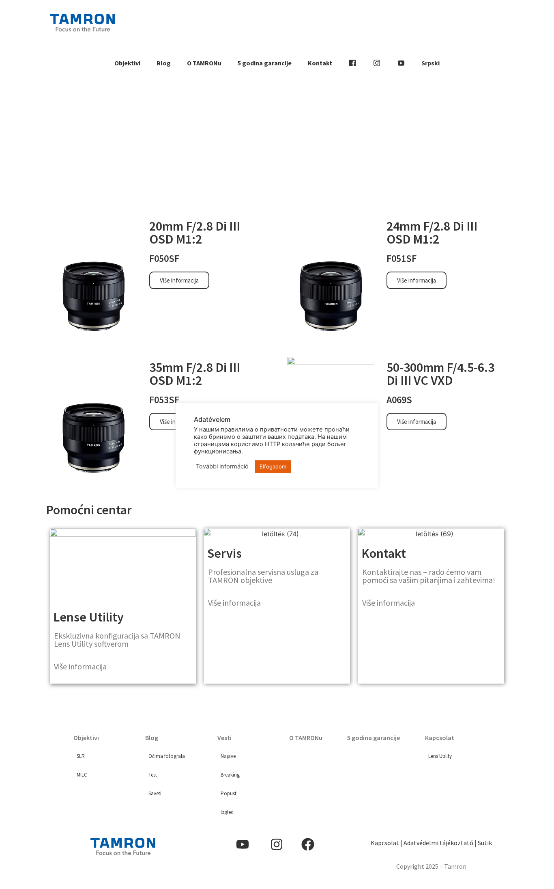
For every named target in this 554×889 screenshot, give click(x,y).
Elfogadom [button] (273, 466)
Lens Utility (440, 756)
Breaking (230, 774)
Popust (228, 793)
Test (152, 774)
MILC (82, 774)
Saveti (154, 793)
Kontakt (320, 63)
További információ (222, 466)
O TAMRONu (204, 63)
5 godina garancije (265, 63)
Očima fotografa (166, 756)
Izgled (227, 812)
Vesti (224, 738)
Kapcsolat (439, 738)
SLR (81, 756)
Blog (164, 63)
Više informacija (80, 666)
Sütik (484, 843)
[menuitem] (430, 63)
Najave (228, 756)
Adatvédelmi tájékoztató (438, 843)
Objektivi (127, 63)
